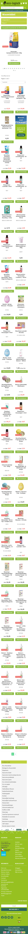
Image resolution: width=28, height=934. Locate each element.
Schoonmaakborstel (7, 807)
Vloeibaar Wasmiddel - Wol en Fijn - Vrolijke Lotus (7, 520)
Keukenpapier (6, 793)
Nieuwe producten (20, 858)
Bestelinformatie (6, 870)
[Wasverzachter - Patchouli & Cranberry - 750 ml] (21, 269)
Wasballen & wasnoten (8, 817)
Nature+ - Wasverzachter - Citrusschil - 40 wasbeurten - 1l (21, 655)
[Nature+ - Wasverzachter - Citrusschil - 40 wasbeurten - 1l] (21, 647)
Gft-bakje (4, 786)
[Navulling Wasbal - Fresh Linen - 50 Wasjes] (7, 486)
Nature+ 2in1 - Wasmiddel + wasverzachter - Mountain (21, 682)
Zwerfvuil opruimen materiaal (10, 814)
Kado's (17, 850)
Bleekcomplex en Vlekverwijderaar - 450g (21, 246)
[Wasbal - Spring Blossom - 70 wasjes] (7, 299)
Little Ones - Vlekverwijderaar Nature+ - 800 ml (21, 359)
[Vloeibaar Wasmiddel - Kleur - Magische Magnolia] (7, 593)
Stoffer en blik (6, 810)
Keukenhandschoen (7, 791)
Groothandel (4, 876)
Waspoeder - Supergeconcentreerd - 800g (14, 52)
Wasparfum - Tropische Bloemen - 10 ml (7, 439)
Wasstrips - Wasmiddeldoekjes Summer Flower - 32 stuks (21, 574)
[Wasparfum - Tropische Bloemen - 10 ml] (7, 433)
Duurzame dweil (6, 773)
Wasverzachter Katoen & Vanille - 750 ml (21, 216)
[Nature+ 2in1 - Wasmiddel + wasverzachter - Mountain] (21, 674)
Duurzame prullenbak (8, 777)
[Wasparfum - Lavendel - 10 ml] (21, 540)
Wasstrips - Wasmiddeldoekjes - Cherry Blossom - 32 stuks (7, 628)
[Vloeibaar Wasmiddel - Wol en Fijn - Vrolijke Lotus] (7, 513)
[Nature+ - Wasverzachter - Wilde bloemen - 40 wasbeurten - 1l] (7, 674)
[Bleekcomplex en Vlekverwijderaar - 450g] (21, 239)
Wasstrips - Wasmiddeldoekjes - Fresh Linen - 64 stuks (7, 574)
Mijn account (19, 872)
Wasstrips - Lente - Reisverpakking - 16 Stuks (7, 546)
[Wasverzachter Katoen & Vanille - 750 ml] (21, 209)
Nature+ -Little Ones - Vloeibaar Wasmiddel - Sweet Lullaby (7, 709)
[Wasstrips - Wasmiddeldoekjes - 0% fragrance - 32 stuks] (21, 593)
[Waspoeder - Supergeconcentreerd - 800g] (14, 40)
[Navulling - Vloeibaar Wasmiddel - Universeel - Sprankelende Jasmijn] (7, 149)
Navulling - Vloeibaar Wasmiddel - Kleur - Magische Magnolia (6, 277)
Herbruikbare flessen (8, 789)
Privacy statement (6, 891)
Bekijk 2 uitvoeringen (22, 344)
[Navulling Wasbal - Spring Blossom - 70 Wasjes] (7, 379)
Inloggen (17, 868)
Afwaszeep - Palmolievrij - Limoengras (21, 305)
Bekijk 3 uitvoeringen (22, 231)
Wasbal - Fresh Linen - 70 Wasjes (7, 358)
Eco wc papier (6, 784)
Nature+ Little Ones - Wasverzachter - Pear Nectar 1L (7, 735)
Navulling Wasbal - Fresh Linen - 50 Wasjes (7, 493)
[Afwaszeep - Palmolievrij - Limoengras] (21, 299)
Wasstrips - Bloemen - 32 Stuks (21, 519)
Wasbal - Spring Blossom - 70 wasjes (7, 305)
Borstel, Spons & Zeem (8, 826)
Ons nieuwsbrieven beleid (14, 913)
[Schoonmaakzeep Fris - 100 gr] (7, 459)
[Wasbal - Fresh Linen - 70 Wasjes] (7, 352)
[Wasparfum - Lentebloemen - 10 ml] (21, 179)
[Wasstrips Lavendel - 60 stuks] (21, 325)
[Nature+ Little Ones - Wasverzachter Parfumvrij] (21, 728)
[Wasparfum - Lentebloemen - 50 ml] (21, 149)
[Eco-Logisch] (12, 2)
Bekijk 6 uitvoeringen (7, 231)
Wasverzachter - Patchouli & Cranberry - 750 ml (21, 276)
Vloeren (17, 846)
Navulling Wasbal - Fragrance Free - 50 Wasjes (21, 439)
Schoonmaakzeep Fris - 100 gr (7, 465)
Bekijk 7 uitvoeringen (7, 171)
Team (2, 895)
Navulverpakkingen (7, 805)
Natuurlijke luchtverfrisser (9, 800)
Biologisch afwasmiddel (9, 768)
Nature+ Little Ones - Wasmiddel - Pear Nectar (21, 708)
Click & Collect (5, 874)
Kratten (4, 796)
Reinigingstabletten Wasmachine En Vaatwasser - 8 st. (7, 126)
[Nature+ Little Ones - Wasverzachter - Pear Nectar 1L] (7, 728)
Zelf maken (5, 824)
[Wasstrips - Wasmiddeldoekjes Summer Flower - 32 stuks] (21, 566)
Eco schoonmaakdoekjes (9, 782)
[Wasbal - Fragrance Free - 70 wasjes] (21, 486)
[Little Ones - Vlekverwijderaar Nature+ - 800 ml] (21, 352)
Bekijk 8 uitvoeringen (22, 171)
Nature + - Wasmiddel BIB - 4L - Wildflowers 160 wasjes (21, 467)
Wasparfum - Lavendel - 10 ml (21, 546)
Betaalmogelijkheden (7, 882)
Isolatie (17, 842)
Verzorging (18, 854)
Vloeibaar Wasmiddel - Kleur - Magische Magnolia (6, 600)
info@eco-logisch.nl (5, 846)
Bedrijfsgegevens (6, 893)
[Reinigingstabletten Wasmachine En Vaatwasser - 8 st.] (7, 120)
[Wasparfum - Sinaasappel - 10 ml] (21, 406)
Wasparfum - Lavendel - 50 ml (7, 185)
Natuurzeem (5, 803)
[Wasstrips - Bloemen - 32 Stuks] (21, 513)
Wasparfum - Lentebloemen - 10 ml (21, 186)
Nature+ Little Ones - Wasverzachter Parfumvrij (21, 735)
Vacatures (4, 880)
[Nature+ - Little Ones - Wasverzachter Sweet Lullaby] (21, 620)
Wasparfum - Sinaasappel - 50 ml (6, 331)
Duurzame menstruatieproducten (11, 775)
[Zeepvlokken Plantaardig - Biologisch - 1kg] (21, 90)
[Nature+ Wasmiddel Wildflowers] (21, 379)
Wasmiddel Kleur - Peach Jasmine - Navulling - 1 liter (7, 216)
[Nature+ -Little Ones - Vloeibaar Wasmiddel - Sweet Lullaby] (7, 701)
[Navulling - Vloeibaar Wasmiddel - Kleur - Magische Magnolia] (7, 269)
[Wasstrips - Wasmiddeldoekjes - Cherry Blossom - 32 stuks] (7, 620)
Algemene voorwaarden (5, 888)
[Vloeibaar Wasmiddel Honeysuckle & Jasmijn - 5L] (7, 406)
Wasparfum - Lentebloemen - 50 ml (21, 156)
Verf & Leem (18, 844)
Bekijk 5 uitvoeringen (7, 398)
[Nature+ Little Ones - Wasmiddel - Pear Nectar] (21, 701)
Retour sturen (5, 872)
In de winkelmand (14, 63)
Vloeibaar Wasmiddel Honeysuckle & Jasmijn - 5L (7, 414)
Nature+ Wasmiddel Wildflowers (21, 385)
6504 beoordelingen (14, 930)
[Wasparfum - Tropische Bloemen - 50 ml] (7, 239)
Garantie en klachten (4, 885)
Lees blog (21, 135)
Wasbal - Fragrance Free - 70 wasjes (21, 492)
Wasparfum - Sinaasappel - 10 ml (21, 412)
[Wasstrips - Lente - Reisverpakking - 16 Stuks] (7, 540)
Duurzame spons (6, 779)
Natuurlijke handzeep (8, 798)
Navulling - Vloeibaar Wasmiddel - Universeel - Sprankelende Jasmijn (7, 158)
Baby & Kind (18, 852)
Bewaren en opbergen (8, 821)
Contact (3, 878)
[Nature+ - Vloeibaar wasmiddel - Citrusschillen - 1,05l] (7, 647)
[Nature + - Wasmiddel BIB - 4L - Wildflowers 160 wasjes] (21, 459)
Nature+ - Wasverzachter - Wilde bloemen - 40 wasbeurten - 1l (7, 682)
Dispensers (5, 770)
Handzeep (5, 819)
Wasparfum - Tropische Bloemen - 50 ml (7, 246)
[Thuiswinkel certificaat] (5, 850)
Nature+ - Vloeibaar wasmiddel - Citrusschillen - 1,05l (7, 655)
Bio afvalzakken (6, 766)
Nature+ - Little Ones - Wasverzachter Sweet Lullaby (21, 628)
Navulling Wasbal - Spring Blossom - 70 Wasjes (7, 386)
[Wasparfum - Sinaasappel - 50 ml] (7, 325)
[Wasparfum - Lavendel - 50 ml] (7, 179)
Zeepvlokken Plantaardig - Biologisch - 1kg (21, 96)
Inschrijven (13, 909)
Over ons (3, 868)
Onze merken (19, 856)
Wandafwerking (19, 848)
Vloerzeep (5, 812)
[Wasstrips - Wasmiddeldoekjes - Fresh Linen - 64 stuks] (7, 566)
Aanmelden (18, 870)
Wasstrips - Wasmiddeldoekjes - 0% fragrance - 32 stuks (21, 601)
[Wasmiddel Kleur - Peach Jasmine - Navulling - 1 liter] (7, 209)
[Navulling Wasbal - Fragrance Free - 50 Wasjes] (21, 433)
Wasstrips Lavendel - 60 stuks (21, 331)
